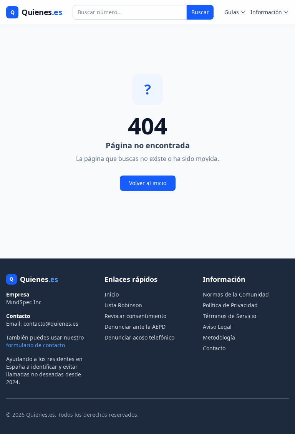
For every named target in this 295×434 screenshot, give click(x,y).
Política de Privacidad (230, 305)
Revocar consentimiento (135, 316)
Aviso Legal (217, 326)
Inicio (111, 294)
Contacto (214, 348)
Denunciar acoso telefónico (139, 337)
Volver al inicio (147, 183)
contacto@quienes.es (50, 323)
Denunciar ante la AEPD (135, 326)
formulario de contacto (35, 345)
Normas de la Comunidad (236, 294)
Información (266, 12)
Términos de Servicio (229, 316)
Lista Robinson (123, 305)
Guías (231, 12)
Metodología (219, 337)
